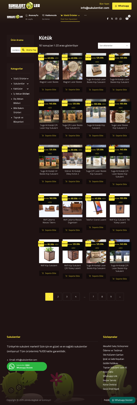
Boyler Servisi (109, 380)
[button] (85, 17)
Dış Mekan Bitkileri (18, 101)
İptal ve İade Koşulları (113, 359)
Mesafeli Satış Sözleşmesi (115, 346)
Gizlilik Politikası (110, 363)
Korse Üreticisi (110, 384)
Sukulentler (19, 83)
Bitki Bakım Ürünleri (19, 110)
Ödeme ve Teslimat (112, 350)
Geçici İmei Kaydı (111, 389)
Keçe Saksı (108, 371)
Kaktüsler (18, 88)
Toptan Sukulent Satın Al (115, 367)
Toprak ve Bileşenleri (19, 119)
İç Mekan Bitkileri (22, 93)
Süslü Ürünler (20, 78)
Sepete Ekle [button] (50, 89)
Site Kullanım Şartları (113, 354)
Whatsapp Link (110, 376)
